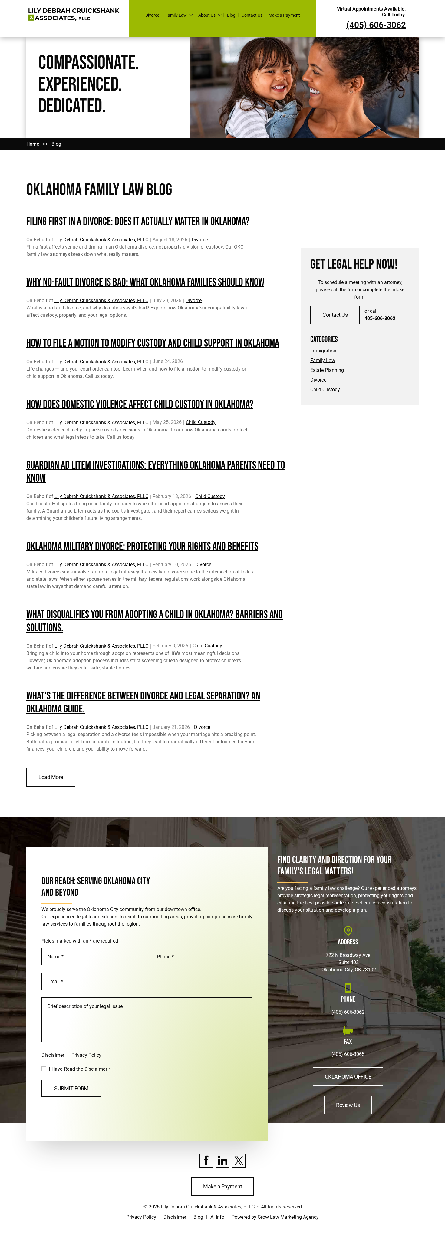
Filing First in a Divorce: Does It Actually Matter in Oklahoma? (137, 221)
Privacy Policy (86, 1055)
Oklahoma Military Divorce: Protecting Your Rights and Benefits (142, 546)
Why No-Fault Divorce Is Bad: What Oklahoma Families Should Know (145, 282)
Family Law (176, 15)
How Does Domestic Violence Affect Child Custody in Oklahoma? (139, 404)
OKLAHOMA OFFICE (348, 1076)
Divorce (152, 15)
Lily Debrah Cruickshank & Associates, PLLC (101, 240)
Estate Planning (327, 370)
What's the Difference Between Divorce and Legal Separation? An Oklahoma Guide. (143, 703)
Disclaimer (52, 1055)
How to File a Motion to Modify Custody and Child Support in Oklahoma (152, 343)
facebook (206, 1161)
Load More (50, 777)
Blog (231, 15)
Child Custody (201, 422)
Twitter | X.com (239, 1161)
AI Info (217, 1217)
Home (32, 144)
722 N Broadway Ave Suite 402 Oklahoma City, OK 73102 (348, 962)
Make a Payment (284, 15)
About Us (207, 15)
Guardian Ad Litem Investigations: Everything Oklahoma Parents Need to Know (155, 472)
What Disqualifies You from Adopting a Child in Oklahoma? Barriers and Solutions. (154, 621)
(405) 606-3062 (347, 1012)
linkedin (222, 1161)
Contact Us (252, 15)
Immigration (323, 351)
